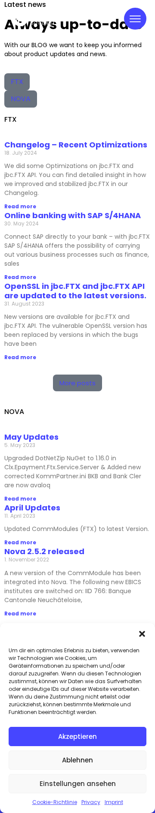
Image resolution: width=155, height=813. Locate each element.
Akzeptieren (77, 736)
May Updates (31, 437)
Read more (20, 206)
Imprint (114, 802)
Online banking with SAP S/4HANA (72, 215)
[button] (142, 634)
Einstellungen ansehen (78, 783)
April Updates (32, 507)
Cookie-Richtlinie (54, 802)
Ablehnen (77, 760)
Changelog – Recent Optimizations (75, 144)
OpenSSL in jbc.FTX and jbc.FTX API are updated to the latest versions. (75, 291)
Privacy (90, 802)
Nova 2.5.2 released (44, 551)
